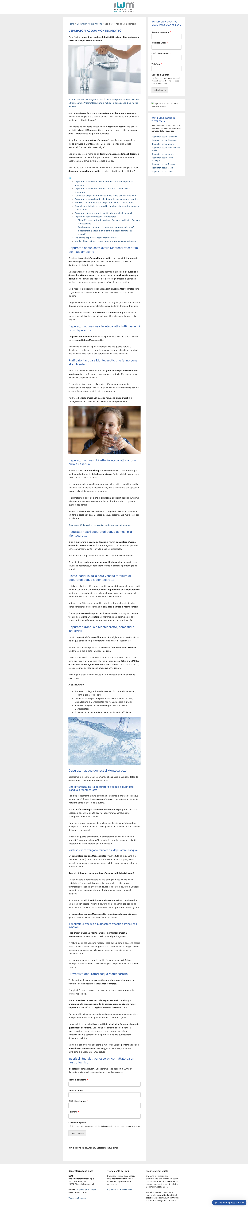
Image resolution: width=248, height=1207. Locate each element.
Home (71, 23)
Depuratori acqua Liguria (163, 154)
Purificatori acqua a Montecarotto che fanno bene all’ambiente (105, 195)
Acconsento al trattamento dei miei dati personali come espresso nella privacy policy (106, 1126)
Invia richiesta (77, 1133)
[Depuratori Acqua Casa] (124, 7)
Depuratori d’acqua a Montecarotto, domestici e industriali (103, 213)
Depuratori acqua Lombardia (164, 136)
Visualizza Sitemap (77, 1198)
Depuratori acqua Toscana (163, 164)
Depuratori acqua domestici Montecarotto (95, 216)
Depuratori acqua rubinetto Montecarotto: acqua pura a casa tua (106, 199)
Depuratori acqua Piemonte (164, 140)
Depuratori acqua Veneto (163, 144)
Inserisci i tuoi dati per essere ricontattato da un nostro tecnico (106, 241)
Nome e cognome (78, 1079)
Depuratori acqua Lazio (162, 171)
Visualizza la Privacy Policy (119, 1189)
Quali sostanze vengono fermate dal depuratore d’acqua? (106, 227)
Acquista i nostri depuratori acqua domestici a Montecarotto (104, 202)
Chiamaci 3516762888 (85, 1189)
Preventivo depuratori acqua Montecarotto (96, 237)
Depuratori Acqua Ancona (89, 23)
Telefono (73, 1111)
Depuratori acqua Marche (163, 168)
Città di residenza (78, 1101)
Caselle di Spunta (77, 1122)
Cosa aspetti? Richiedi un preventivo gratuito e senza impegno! (99, 525)
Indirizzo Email (76, 1090)
